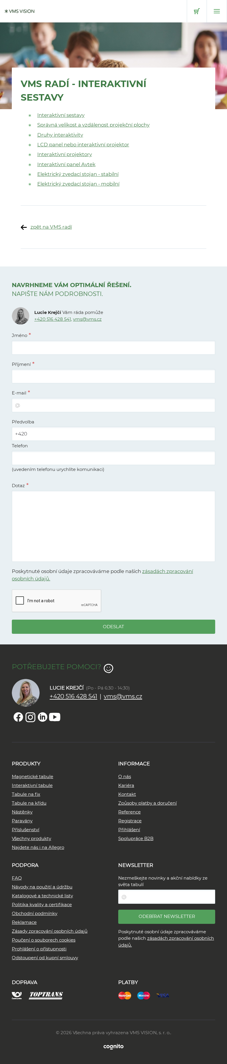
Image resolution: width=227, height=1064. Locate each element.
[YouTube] (54, 717)
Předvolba (23, 422)
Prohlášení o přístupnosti (39, 949)
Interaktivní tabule (32, 785)
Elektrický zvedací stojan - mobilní (78, 184)
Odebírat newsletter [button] (167, 916)
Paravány (22, 821)
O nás (124, 776)
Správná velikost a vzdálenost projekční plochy (93, 125)
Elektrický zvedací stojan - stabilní (78, 174)
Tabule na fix (26, 794)
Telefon (20, 445)
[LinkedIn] (42, 717)
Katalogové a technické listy (42, 895)
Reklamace (24, 922)
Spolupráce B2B (135, 838)
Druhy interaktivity (60, 135)
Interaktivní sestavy (61, 115)
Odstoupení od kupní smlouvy (45, 957)
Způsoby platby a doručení (147, 803)
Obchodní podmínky (34, 913)
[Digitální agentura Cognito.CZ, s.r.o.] (113, 1046)
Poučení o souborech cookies (43, 940)
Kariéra (126, 785)
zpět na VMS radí (51, 227)
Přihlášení (129, 829)
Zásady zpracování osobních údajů (49, 931)
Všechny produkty (31, 838)
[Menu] (217, 11)
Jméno (19, 335)
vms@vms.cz (87, 319)
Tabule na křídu (29, 803)
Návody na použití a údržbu (42, 887)
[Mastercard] (127, 995)
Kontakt (127, 794)
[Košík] (197, 11)
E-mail (19, 393)
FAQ (17, 878)
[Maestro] (146, 995)
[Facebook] (18, 717)
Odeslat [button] (113, 626)
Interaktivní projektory (64, 154)
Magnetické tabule (32, 776)
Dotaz (18, 485)
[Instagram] (30, 717)
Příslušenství (25, 829)
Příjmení (21, 364)
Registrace (130, 821)
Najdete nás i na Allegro (38, 847)
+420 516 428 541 (52, 319)
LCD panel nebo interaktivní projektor (83, 145)
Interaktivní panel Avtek (66, 164)
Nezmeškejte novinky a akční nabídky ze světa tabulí (162, 881)
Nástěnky (22, 812)
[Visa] (165, 995)
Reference (129, 812)
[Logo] (19, 11)
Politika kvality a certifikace (42, 904)
